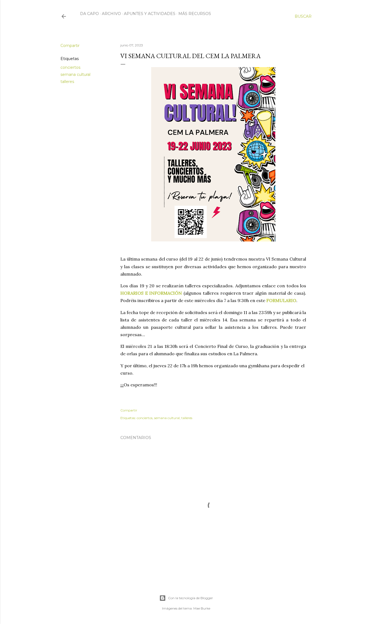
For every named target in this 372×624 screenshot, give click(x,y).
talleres (67, 81)
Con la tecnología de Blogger (190, 598)
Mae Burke (201, 608)
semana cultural (75, 74)
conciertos (70, 67)
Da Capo (89, 13)
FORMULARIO (281, 300)
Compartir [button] (70, 45)
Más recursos (194, 13)
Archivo (111, 13)
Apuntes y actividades (149, 13)
